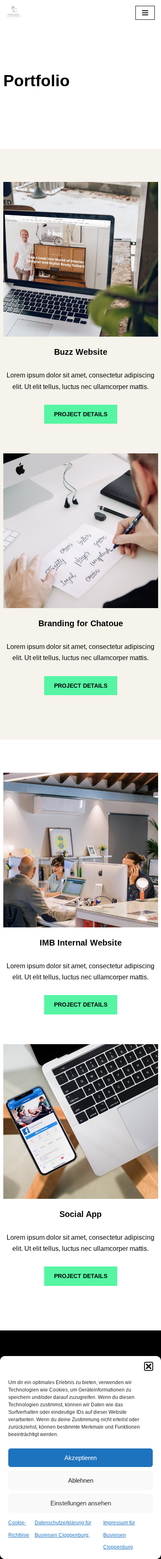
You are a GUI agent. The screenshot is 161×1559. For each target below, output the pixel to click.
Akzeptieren (80, 1457)
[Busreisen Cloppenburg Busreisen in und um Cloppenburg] (13, 12)
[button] (148, 1366)
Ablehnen (80, 1480)
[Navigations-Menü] (145, 13)
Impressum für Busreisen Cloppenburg (119, 1535)
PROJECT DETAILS (80, 414)
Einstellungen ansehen (80, 1503)
